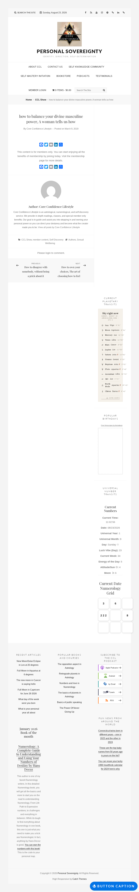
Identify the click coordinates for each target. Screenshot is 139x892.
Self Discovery (56, 240)
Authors (72, 240)
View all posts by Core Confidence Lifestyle (59, 227)
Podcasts (83, 76)
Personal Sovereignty (69, 51)
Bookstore (63, 76)
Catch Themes (79, 879)
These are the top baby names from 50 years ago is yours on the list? (110, 752)
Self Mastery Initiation (35, 76)
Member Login (37, 90)
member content (40, 240)
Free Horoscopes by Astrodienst (111, 425)
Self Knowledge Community (86, 67)
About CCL (35, 67)
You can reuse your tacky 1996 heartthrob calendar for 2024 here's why (110, 765)
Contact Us (55, 67)
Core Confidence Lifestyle (39, 129)
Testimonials (104, 76)
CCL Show (40, 100)
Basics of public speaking (69, 702)
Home (29, 100)
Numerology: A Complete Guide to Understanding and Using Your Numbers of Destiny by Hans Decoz (28, 757)
